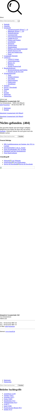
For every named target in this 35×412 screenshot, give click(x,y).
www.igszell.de (10, 331)
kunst (8, 406)
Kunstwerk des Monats (13, 408)
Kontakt (6, 110)
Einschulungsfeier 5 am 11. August (14, 147)
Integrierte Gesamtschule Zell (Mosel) (11, 113)
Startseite (3, 131)
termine (8, 409)
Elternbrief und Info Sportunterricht (15, 151)
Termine (8, 395)
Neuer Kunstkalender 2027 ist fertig (15, 149)
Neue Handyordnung (10, 153)
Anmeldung (10, 394)
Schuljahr (9, 397)
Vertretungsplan (10, 402)
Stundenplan (9, 401)
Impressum (7, 108)
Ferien (8, 399)
